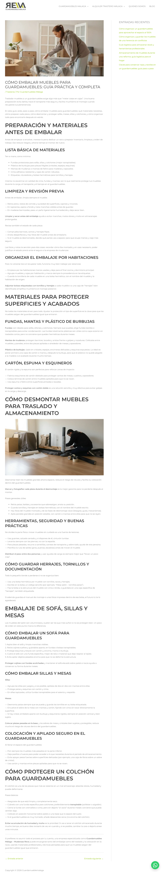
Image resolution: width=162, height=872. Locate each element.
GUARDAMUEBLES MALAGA (72, 6)
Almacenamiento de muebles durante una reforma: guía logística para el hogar (137, 57)
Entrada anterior (14, 858)
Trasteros (10, 92)
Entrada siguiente (93, 858)
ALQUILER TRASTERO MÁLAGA (107, 6)
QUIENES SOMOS (137, 6)
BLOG (152, 6)
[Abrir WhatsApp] (155, 865)
